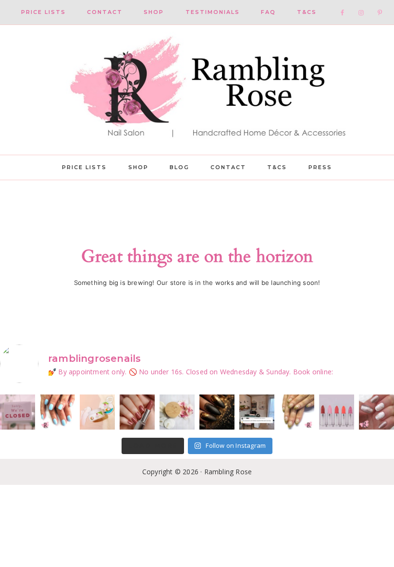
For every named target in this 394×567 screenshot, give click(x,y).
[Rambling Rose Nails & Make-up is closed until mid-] (17, 412)
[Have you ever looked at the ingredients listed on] (177, 412)
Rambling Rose (197, 90)
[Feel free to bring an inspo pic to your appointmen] (216, 412)
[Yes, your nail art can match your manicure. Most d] (376, 412)
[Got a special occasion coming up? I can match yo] (137, 412)
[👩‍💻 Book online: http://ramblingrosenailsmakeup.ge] (256, 412)
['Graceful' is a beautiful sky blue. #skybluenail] (57, 412)
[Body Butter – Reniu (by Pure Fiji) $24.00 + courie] (97, 412)
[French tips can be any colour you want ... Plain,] (296, 412)
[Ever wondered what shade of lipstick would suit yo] (336, 412)
